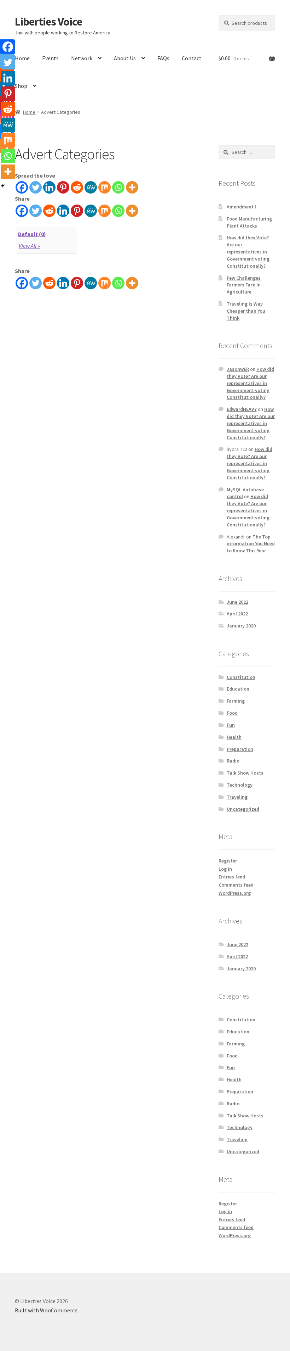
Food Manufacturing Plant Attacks (249, 222)
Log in (225, 869)
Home (22, 58)
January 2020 (241, 626)
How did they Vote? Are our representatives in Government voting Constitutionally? (248, 251)
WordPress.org (235, 893)
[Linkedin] (49, 187)
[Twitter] (35, 187)
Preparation (240, 749)
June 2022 (237, 602)
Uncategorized (243, 809)
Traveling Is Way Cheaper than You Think (246, 311)
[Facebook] (22, 187)
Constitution (241, 677)
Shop (21, 85)
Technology (240, 785)
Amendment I (241, 206)
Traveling (237, 797)
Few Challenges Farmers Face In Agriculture (244, 285)
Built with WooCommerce (46, 1310)
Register (228, 861)
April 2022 (237, 613)
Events (50, 58)
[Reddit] (77, 187)
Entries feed (232, 876)
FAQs (163, 58)
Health (234, 737)
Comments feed (236, 885)
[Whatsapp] (118, 187)
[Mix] (104, 187)
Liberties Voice (48, 22)
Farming (236, 701)
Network (81, 58)
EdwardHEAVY (242, 409)
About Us (125, 58)
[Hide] (3, 186)
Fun (231, 725)
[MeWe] (91, 187)
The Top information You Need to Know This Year (251, 544)
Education (238, 689)
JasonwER (238, 369)
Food (232, 713)
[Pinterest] (63, 187)
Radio (233, 761)
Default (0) (32, 234)
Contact (192, 58)
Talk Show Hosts (245, 773)
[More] (132, 187)
